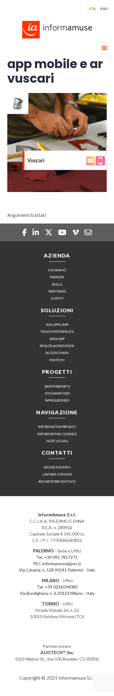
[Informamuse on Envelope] (88, 232)
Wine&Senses (57, 400)
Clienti (57, 298)
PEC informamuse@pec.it (57, 563)
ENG (104, 8)
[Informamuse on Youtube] (63, 232)
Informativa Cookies (57, 434)
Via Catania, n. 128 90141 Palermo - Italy (57, 569)
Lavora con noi (57, 474)
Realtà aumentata (57, 346)
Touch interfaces (57, 331)
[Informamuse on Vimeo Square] (76, 232)
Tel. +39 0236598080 (57, 586)
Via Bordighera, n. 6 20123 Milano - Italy (57, 593)
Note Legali (57, 441)
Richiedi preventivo (57, 481)
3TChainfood (57, 393)
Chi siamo (57, 270)
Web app (57, 339)
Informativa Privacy (57, 427)
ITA (92, 8)
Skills (57, 284)
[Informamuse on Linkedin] (36, 232)
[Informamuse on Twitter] (49, 232)
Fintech (57, 360)
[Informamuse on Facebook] (25, 232)
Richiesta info (57, 467)
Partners (57, 291)
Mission (57, 277)
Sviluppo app (57, 324)
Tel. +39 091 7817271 (57, 557)
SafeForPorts (57, 386)
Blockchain (57, 353)
